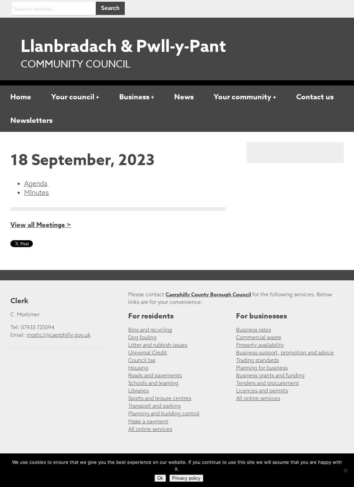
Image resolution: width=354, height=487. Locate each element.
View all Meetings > (40, 225)
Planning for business (262, 367)
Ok (160, 478)
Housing (138, 367)
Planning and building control (163, 413)
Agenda (35, 183)
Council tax (141, 360)
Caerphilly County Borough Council (208, 294)
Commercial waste (258, 337)
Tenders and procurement (267, 383)
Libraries (138, 390)
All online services (150, 429)
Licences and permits (262, 390)
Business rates (253, 329)
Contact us (315, 97)
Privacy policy (186, 478)
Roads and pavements (155, 375)
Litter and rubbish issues (157, 345)
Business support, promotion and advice (285, 352)
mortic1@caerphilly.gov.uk (59, 335)
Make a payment (148, 421)
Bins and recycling (150, 329)
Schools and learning (153, 383)
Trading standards (257, 360)
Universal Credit (147, 352)
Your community (242, 97)
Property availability (260, 345)
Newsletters (31, 120)
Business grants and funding (270, 375)
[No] (345, 470)
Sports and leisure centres (159, 398)
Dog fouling (142, 337)
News (184, 97)
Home (20, 97)
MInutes (36, 192)
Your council (72, 97)
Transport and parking (154, 406)
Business (134, 97)
